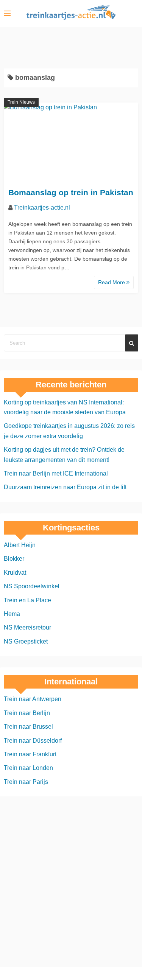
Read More (112, 282)
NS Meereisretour (27, 627)
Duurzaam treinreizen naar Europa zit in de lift (65, 487)
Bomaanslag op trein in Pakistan (70, 192)
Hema (12, 614)
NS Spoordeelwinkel (31, 586)
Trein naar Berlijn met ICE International (56, 473)
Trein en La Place (27, 600)
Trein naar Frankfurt (30, 754)
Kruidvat (15, 572)
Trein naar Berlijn (27, 713)
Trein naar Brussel (28, 726)
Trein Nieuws (21, 102)
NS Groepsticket (26, 641)
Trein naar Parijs (26, 782)
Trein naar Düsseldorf (33, 740)
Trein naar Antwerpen (32, 699)
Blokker (14, 558)
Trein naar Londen (28, 768)
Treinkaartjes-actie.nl (42, 207)
